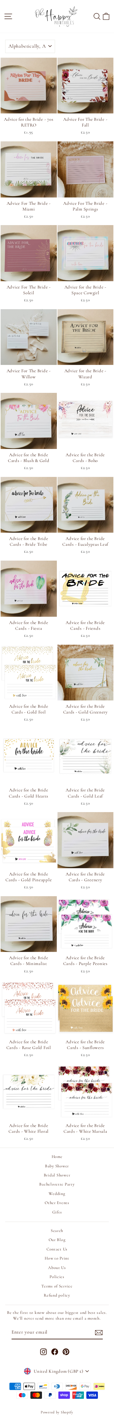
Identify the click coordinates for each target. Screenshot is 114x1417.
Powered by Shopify (57, 1412)
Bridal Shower (57, 1175)
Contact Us (57, 1249)
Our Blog (57, 1239)
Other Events (57, 1202)
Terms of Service (57, 1286)
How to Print (57, 1258)
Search (57, 1230)
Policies (57, 1276)
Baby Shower (57, 1166)
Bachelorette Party (56, 1184)
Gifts (57, 1212)
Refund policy (57, 1295)
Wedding (57, 1193)
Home (57, 1156)
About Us (57, 1267)
